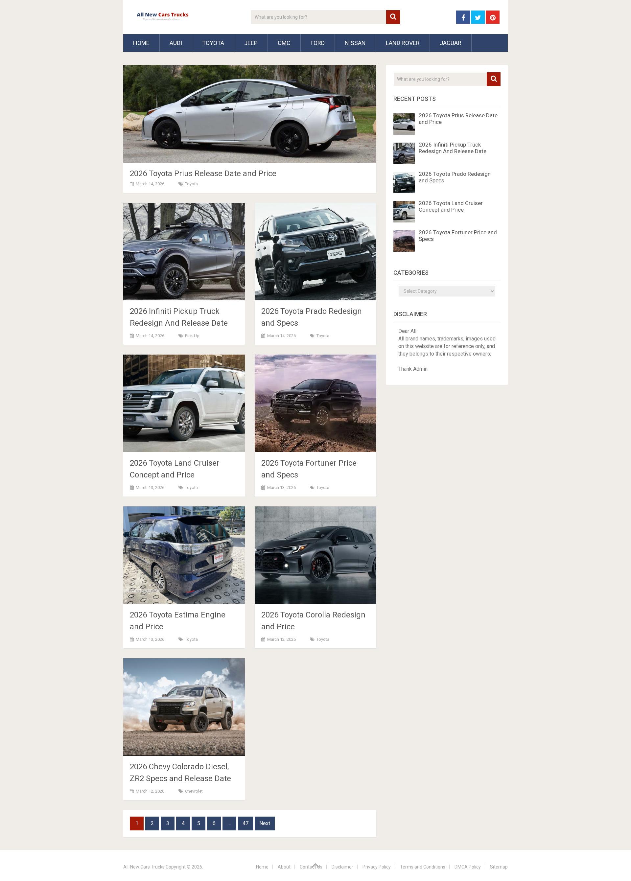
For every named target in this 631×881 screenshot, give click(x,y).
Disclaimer (342, 866)
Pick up (192, 335)
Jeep (251, 42)
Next (264, 823)
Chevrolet (194, 791)
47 (245, 823)
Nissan (355, 42)
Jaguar (450, 42)
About (284, 866)
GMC (284, 42)
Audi (176, 42)
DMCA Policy (468, 866)
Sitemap (499, 866)
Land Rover (403, 42)
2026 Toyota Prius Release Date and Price (203, 173)
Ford (318, 42)
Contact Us (311, 866)
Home (141, 42)
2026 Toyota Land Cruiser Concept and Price (451, 206)
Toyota (213, 42)
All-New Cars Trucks (144, 866)
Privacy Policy (376, 866)
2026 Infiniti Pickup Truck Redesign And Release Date (452, 147)
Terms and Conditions (422, 866)
